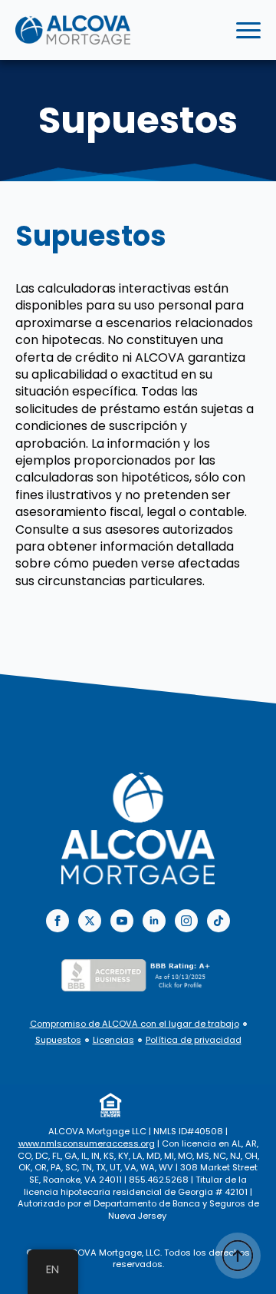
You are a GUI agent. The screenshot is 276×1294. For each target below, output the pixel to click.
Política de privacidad (194, 1040)
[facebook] (57, 920)
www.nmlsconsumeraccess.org (86, 1143)
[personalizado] (218, 920)
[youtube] (121, 920)
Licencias (113, 1040)
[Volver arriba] (238, 1256)
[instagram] (186, 920)
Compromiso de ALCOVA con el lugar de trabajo (134, 1024)
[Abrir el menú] (248, 30)
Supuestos (58, 1040)
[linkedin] (154, 920)
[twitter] (89, 920)
